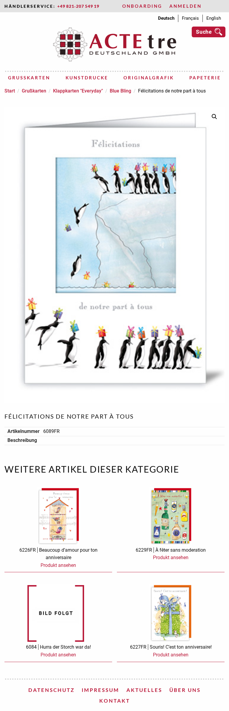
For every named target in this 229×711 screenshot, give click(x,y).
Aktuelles (144, 690)
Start (9, 91)
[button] (214, 116)
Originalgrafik (148, 77)
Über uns (185, 690)
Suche (204, 32)
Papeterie (205, 77)
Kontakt (114, 701)
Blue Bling (120, 91)
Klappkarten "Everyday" (78, 91)
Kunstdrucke (87, 77)
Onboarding (142, 6)
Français (190, 18)
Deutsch (166, 18)
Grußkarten (29, 77)
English (213, 18)
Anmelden (185, 6)
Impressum (100, 690)
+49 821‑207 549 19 (78, 6)
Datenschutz (51, 690)
